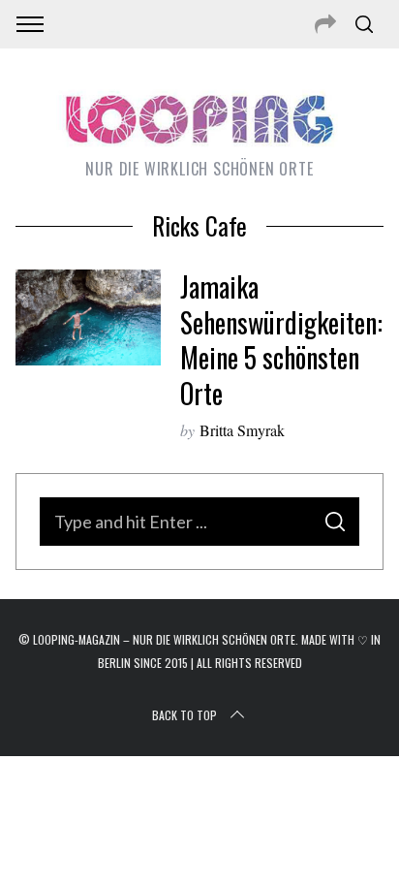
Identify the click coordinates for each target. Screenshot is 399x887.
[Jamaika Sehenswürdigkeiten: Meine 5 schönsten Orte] (88, 317)
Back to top (184, 715)
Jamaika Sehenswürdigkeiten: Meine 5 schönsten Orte (281, 339)
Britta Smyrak (242, 430)
